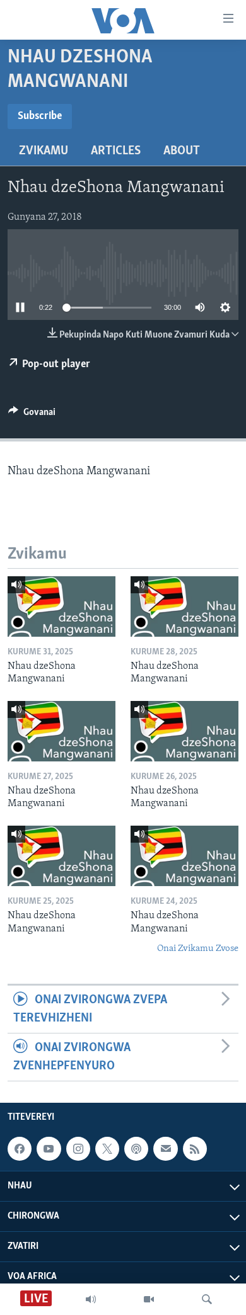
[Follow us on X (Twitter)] (107, 1149)
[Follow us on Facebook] (20, 1149)
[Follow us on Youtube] (49, 1149)
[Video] (149, 1299)
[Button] (32, 415)
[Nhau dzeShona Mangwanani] (61, 606)
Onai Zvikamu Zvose (197, 949)
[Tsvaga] (207, 1299)
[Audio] (91, 1299)
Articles (116, 151)
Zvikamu (43, 151)
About (181, 151)
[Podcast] (136, 1149)
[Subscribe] (165, 1149)
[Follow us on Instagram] (78, 1149)
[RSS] (195, 1149)
